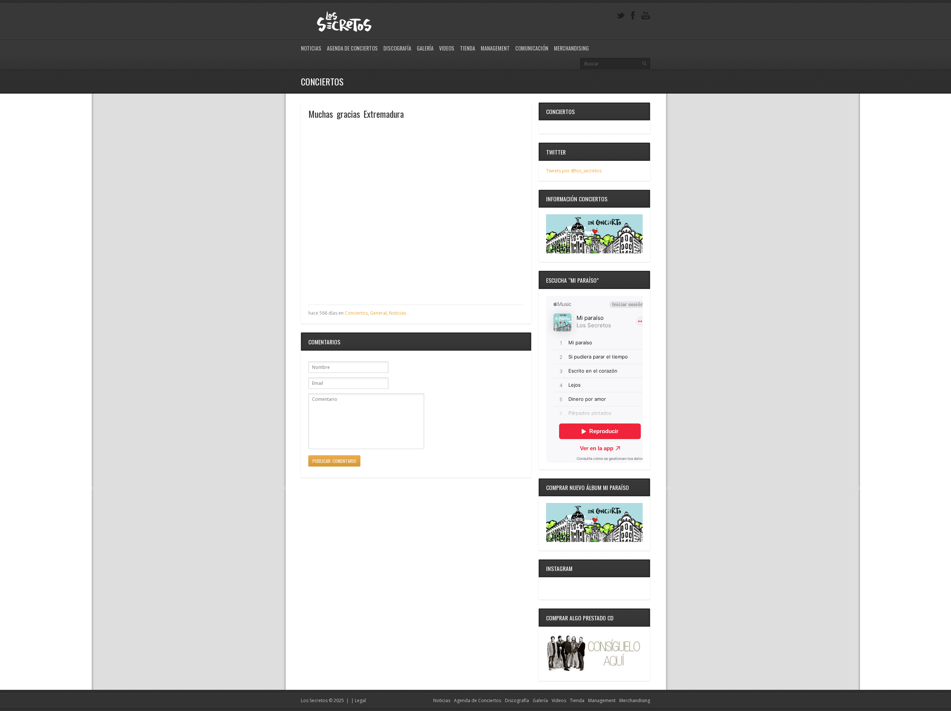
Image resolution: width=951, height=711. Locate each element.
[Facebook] (633, 15)
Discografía (397, 48)
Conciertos (356, 313)
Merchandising (571, 48)
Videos (446, 48)
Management (495, 48)
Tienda (467, 48)
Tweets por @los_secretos (573, 171)
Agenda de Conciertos (352, 48)
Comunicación (531, 48)
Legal (360, 700)
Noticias (311, 48)
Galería (425, 48)
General (378, 313)
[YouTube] (645, 15)
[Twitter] (620, 15)
